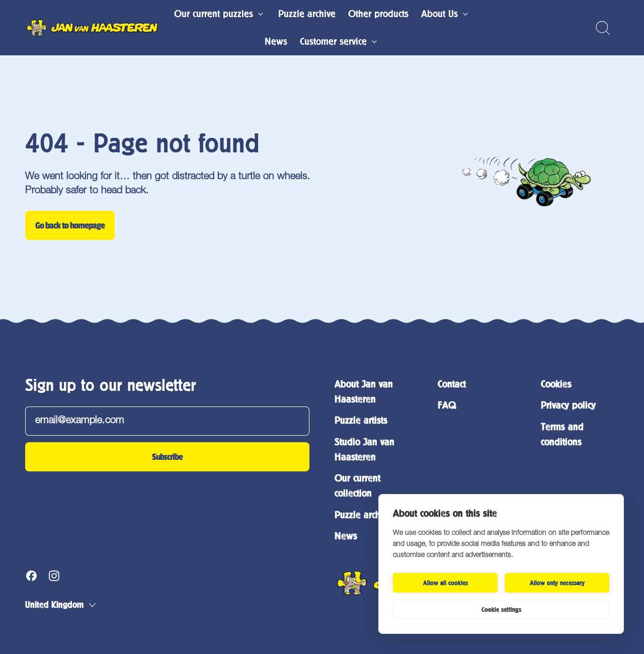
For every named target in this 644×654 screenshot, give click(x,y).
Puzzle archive (307, 14)
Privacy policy (568, 405)
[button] (602, 28)
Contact (452, 384)
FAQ (447, 405)
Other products (378, 14)
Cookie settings (501, 609)
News (276, 41)
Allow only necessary (557, 583)
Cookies (556, 384)
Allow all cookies (445, 583)
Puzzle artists (361, 420)
